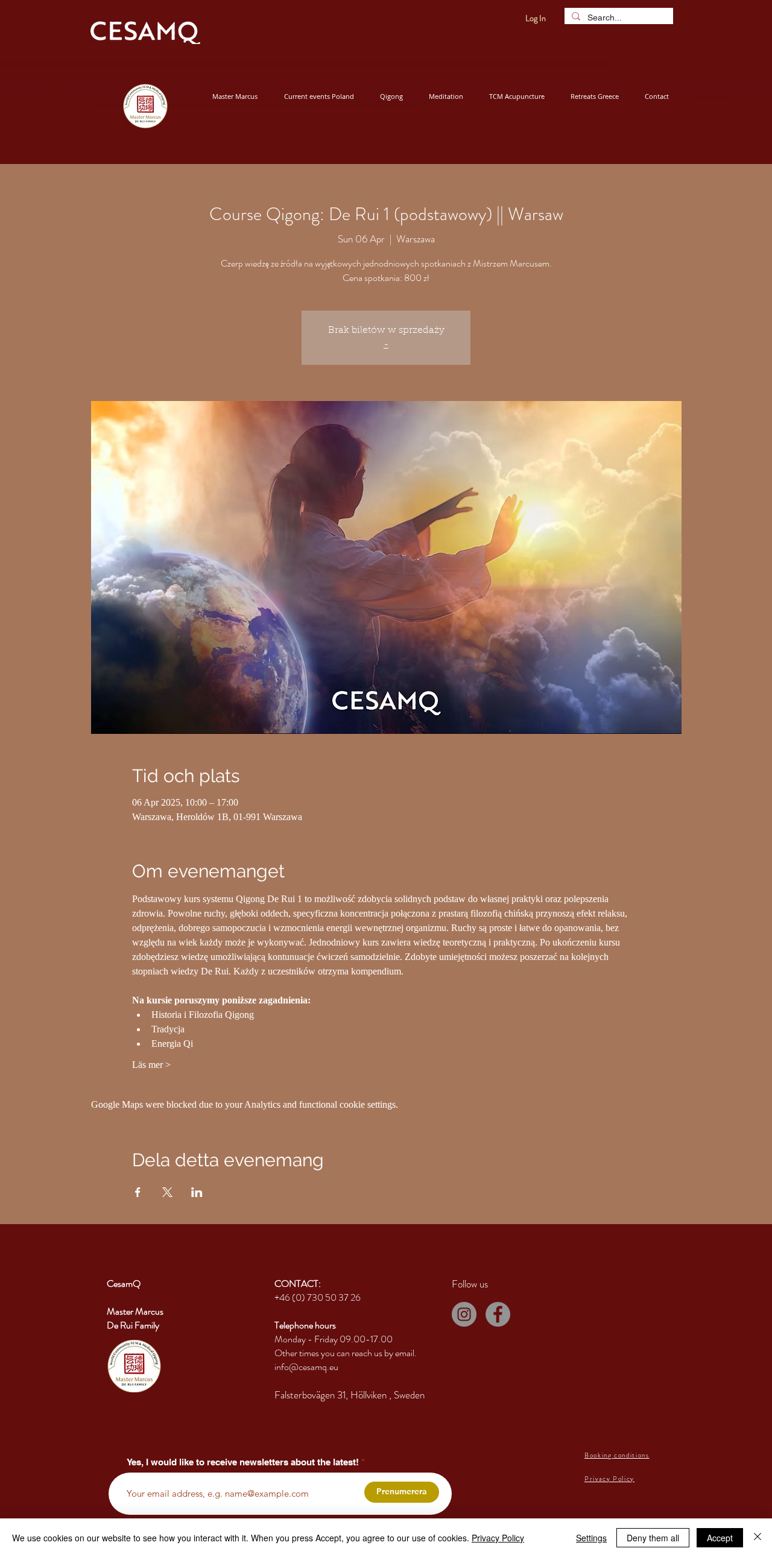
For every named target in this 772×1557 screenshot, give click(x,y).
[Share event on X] (167, 1192)
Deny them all (653, 1538)
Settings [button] (591, 1538)
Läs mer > (151, 1065)
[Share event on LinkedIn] (197, 1192)
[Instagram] (464, 1314)
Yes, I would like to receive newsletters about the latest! (243, 1462)
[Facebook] (498, 1314)
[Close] (757, 1537)
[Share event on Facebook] (138, 1192)
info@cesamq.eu (306, 1367)
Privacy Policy (498, 1538)
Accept (720, 1538)
